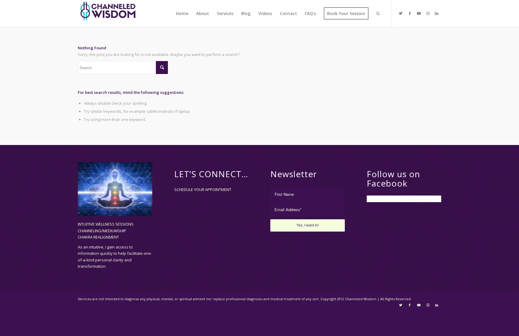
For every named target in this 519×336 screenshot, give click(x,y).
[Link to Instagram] (427, 13)
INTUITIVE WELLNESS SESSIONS (106, 224)
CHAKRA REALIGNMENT (98, 237)
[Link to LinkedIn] (436, 13)
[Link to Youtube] (418, 13)
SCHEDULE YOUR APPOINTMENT (202, 189)
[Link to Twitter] (400, 13)
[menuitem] (182, 13)
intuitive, (97, 247)
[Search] (378, 13)
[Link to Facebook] (409, 13)
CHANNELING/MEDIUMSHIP (102, 230)
